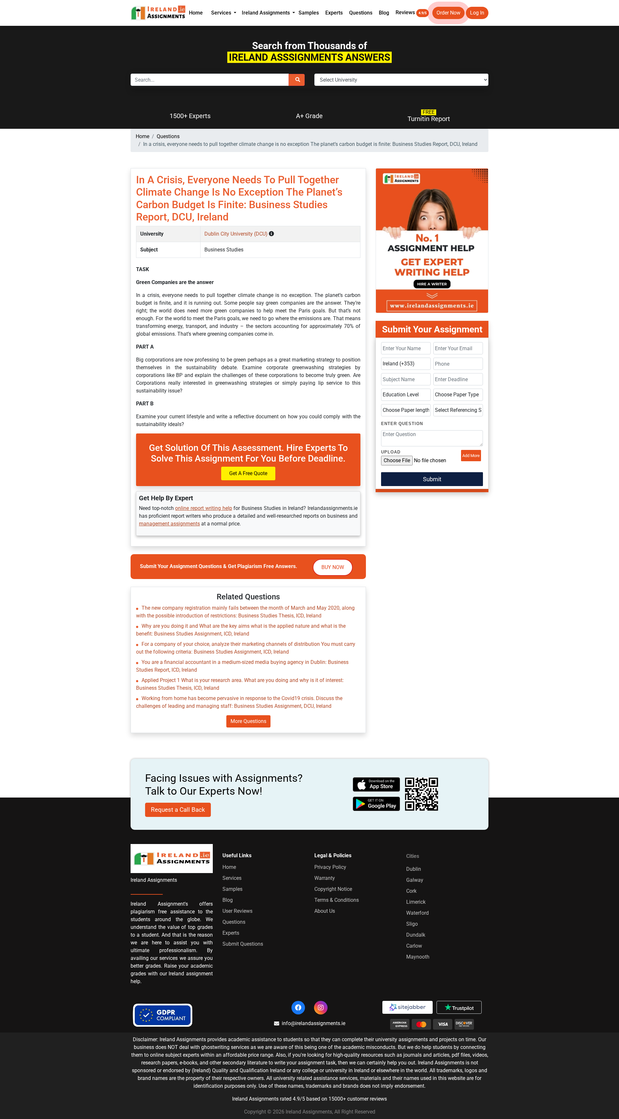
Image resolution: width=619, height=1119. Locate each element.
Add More (471, 455)
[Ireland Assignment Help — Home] (158, 12)
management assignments (169, 524)
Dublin (413, 869)
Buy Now (332, 567)
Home (196, 13)
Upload (390, 452)
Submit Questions (242, 944)
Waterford (417, 913)
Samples (309, 13)
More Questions (248, 721)
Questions (360, 13)
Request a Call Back (178, 809)
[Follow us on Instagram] (321, 1007)
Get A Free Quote (248, 473)
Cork (411, 891)
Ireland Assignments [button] (266, 13)
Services (231, 878)
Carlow (414, 946)
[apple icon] (376, 784)
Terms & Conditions (336, 900)
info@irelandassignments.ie (313, 1023)
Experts (334, 13)
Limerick (416, 902)
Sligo (412, 924)
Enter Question (402, 423)
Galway (414, 880)
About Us (324, 911)
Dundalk (415, 935)
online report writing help (203, 508)
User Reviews (237, 911)
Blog (384, 13)
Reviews (411, 12)
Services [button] (221, 13)
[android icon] (376, 804)
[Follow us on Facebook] (298, 1007)
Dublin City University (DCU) (236, 234)
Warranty (324, 878)
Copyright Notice (333, 889)
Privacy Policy (330, 867)
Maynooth (417, 957)
